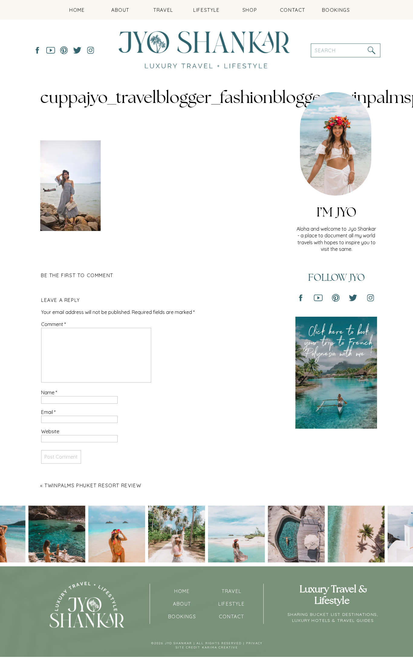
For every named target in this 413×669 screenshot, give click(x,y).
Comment (53, 324)
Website (50, 431)
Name (49, 392)
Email (48, 412)
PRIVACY (254, 643)
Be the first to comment (77, 275)
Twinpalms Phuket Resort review (92, 485)
